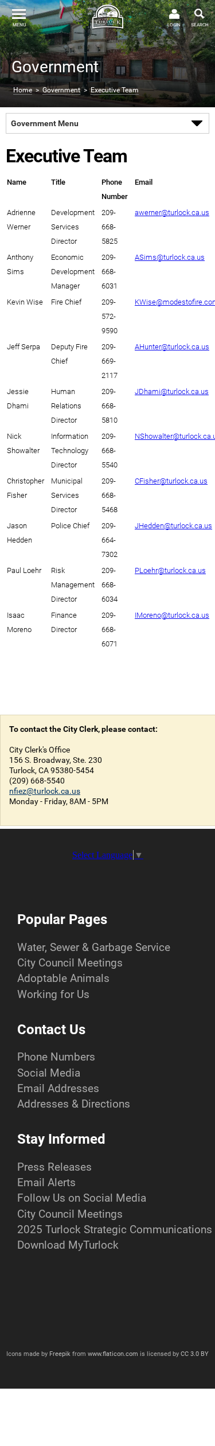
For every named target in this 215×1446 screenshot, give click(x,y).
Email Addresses (58, 1088)
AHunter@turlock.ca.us (172, 346)
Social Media (48, 1072)
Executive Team (115, 90)
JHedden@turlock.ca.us (173, 525)
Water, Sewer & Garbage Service (93, 947)
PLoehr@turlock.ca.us (170, 570)
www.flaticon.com (113, 1354)
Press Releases (54, 1167)
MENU (19, 25)
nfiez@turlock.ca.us (44, 791)
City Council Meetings (70, 962)
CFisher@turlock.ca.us (171, 481)
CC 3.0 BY (195, 1354)
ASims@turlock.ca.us (170, 257)
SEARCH (200, 25)
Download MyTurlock (68, 1245)
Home (22, 90)
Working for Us (53, 994)
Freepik (60, 1354)
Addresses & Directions (73, 1103)
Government (61, 90)
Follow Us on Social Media (81, 1198)
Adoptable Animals (63, 978)
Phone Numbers (56, 1056)
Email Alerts (46, 1182)
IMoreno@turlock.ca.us (172, 615)
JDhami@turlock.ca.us (172, 391)
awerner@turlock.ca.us (172, 212)
